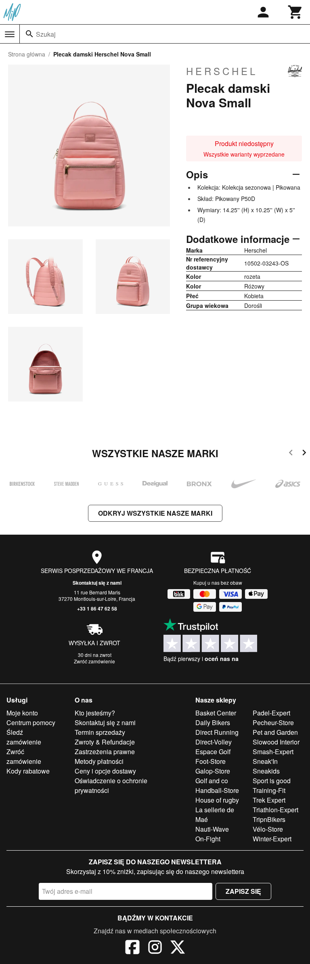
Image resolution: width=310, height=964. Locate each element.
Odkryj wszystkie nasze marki (155, 513)
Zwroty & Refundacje (105, 742)
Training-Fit (269, 790)
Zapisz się (243, 891)
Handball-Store (217, 790)
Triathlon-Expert (275, 809)
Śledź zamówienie (23, 737)
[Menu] (9, 34)
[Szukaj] (29, 34)
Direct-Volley (213, 742)
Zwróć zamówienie (94, 661)
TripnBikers (269, 819)
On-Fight (207, 838)
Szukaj (46, 34)
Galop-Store (212, 771)
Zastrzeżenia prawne (105, 751)
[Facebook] (132, 948)
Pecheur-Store (273, 722)
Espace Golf (212, 751)
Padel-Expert (271, 712)
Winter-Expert (272, 838)
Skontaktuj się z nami (97, 582)
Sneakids (266, 771)
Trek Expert (269, 800)
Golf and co (211, 780)
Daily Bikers (212, 722)
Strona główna (26, 54)
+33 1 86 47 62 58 (97, 608)
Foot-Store (210, 761)
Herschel (222, 71)
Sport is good (272, 780)
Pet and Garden (275, 732)
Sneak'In (265, 761)
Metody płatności (99, 761)
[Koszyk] (295, 12)
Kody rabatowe (28, 771)
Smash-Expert (273, 751)
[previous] (291, 454)
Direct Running (217, 732)
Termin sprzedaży (100, 732)
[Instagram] (155, 948)
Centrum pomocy (30, 722)
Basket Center (215, 712)
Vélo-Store (268, 829)
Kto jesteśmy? (95, 712)
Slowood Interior (276, 742)
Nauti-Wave (212, 829)
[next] (304, 454)
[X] (178, 948)
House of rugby (217, 800)
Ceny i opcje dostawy (105, 771)
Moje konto (22, 712)
